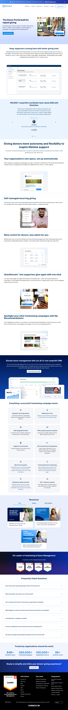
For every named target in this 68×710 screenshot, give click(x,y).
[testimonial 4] (35, 136)
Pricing (33, 6)
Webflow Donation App (57, 690)
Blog (22, 683)
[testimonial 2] (33, 136)
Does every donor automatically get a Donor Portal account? (22, 586)
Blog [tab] (19, 503)
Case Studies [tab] (48, 503)
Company (46, 6)
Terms (22, 690)
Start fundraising (8, 33)
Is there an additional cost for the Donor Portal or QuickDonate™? (23, 626)
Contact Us (23, 679)
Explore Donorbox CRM (34, 371)
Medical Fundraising (41, 681)
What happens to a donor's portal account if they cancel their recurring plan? (27, 610)
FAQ (22, 687)
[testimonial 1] (32, 136)
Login (52, 6)
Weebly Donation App (56, 688)
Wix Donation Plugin (56, 686)
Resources (39, 6)
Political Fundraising (41, 679)
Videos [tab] (34, 503)
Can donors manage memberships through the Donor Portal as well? (24, 634)
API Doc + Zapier (55, 694)
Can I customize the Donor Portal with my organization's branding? (24, 602)
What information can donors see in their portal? (19, 594)
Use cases (39, 676)
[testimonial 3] (34, 136)
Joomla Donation (55, 692)
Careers (22, 685)
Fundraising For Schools (42, 685)
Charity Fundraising (41, 687)
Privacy (22, 692)
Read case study (34, 117)
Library (22, 696)
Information (25, 676)
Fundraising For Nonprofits (42, 683)
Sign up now (60, 6)
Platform (27, 6)
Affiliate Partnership (26, 694)
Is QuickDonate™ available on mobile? (16, 618)
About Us (23, 681)
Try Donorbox (34, 667)
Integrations (55, 676)
